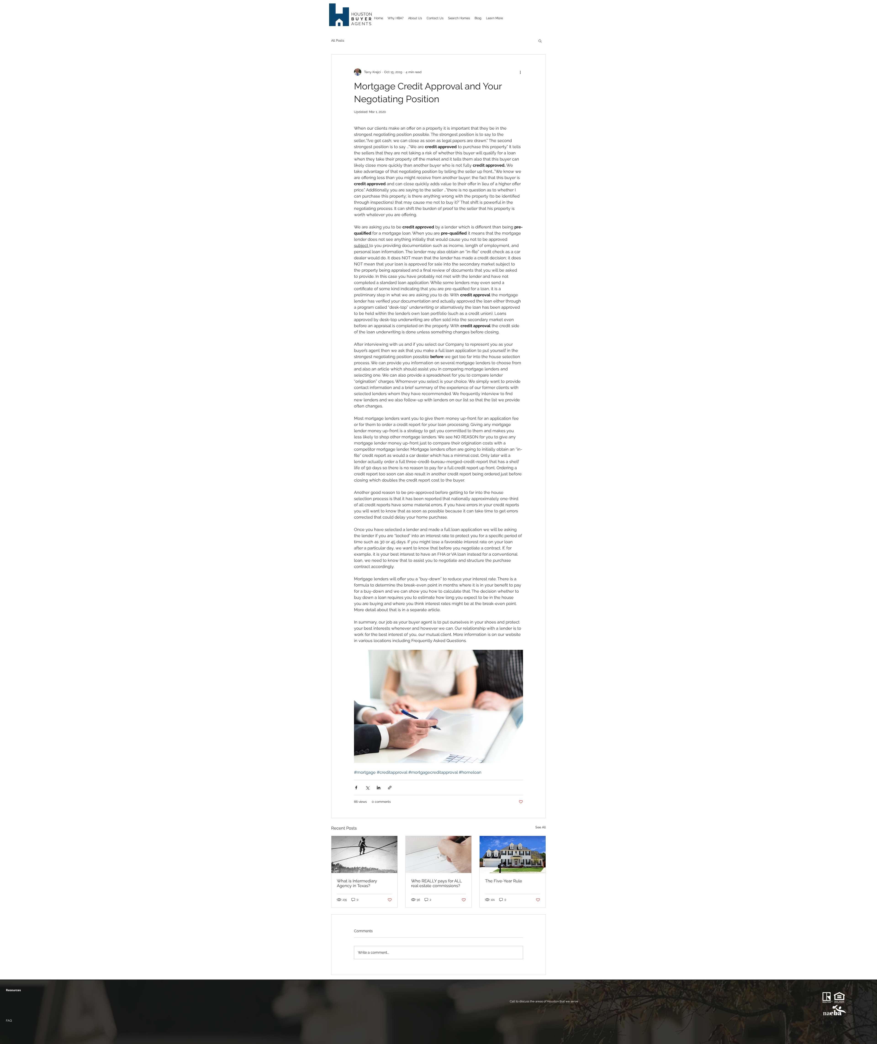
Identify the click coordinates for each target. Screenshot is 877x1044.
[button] (494, 17)
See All (540, 827)
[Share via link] (390, 787)
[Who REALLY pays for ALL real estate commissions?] (439, 854)
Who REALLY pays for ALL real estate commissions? (436, 883)
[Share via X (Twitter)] (367, 787)
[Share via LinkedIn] (378, 787)
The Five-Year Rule (503, 880)
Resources (13, 990)
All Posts (337, 40)
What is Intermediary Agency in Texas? (357, 883)
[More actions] (520, 72)
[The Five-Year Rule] (513, 854)
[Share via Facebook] (356, 787)
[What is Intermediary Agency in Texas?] (364, 854)
